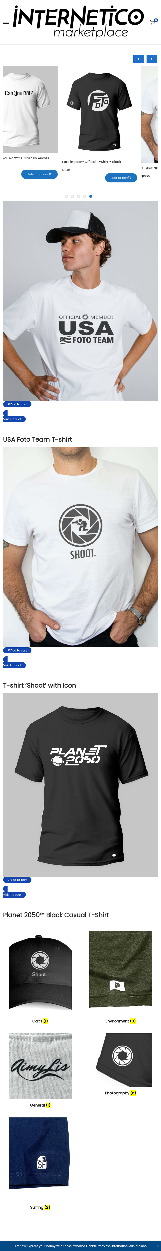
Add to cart (137, 179)
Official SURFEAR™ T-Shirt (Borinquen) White (115, 163)
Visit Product (12, 419)
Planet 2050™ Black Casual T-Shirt (56, 914)
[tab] (90, 196)
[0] (152, 22)
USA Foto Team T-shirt (37, 439)
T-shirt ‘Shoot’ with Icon (39, 685)
